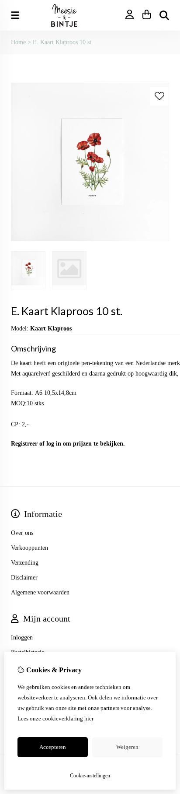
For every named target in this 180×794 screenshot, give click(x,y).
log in (53, 443)
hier (88, 718)
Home (18, 42)
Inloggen (22, 637)
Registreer (24, 443)
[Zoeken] (164, 15)
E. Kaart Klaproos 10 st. (63, 42)
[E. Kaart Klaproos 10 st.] (90, 239)
